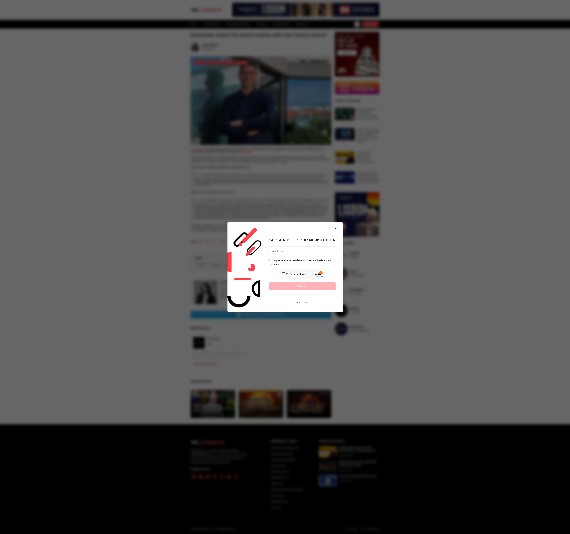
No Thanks (302, 302)
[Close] (336, 228)
